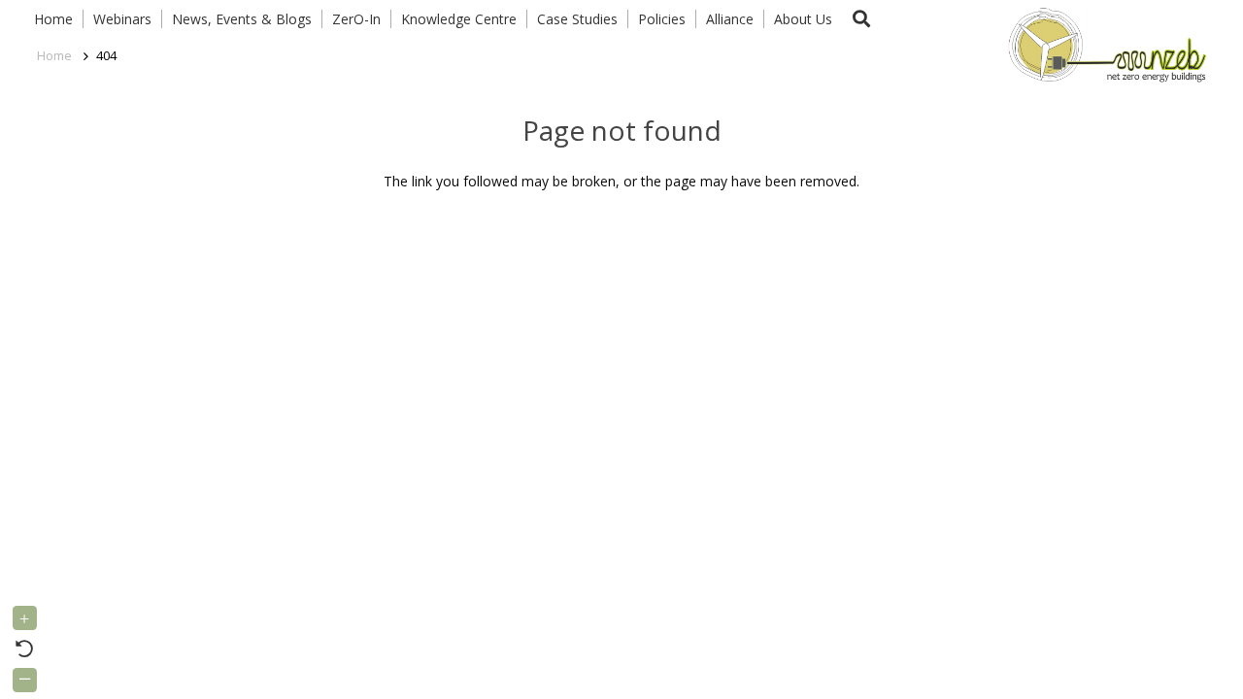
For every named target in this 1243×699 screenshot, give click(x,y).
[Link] (1103, 44)
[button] (861, 19)
